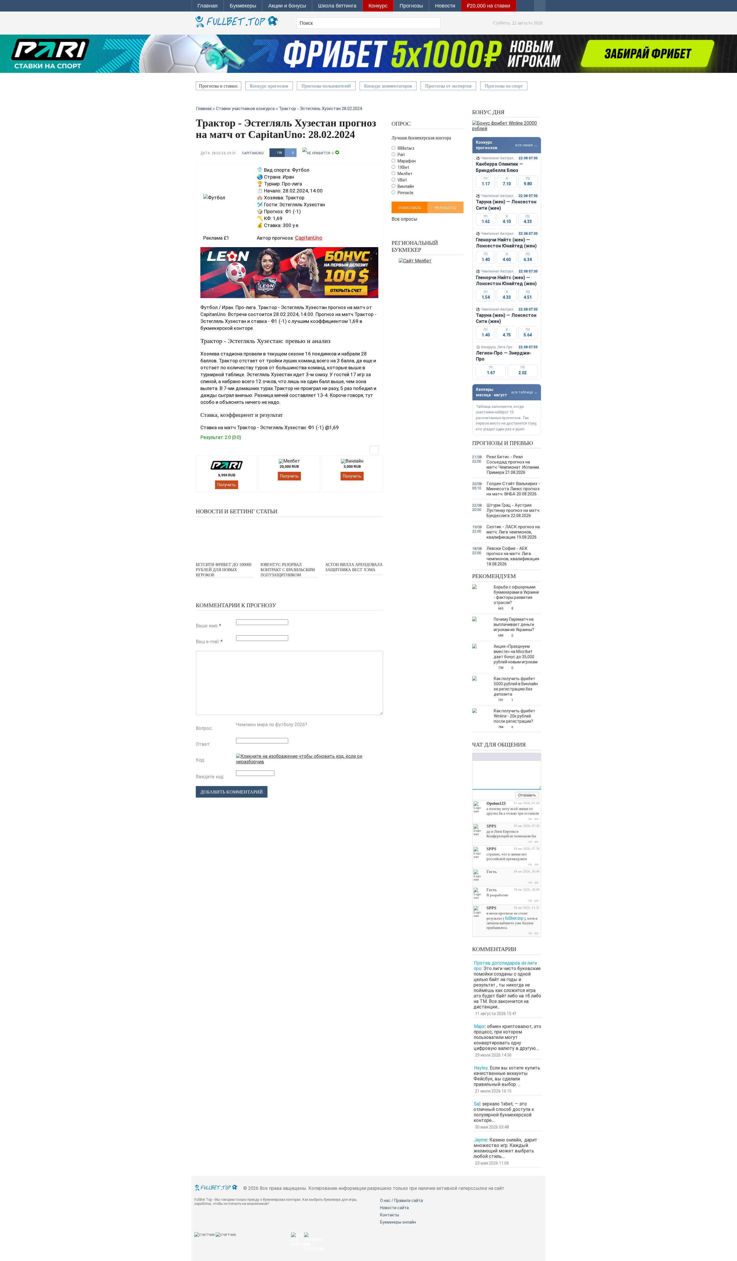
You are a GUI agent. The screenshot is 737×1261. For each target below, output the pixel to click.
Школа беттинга (337, 6)
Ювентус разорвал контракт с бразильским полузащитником (288, 570)
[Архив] (510, 795)
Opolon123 (496, 803)
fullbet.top (514, 918)
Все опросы (404, 218)
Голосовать (409, 208)
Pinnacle (405, 192)
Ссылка (505, 756)
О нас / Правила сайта (401, 1200)
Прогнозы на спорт (504, 86)
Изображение (511, 756)
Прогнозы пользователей (326, 86)
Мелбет (405, 173)
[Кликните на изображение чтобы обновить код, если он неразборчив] (309, 761)
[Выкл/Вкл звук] (504, 795)
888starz (406, 148)
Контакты (389, 1215)
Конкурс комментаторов (388, 86)
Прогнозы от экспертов (448, 86)
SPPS (491, 826)
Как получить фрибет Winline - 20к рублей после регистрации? (514, 716)
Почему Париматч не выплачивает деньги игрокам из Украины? (514, 624)
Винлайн (405, 186)
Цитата (523, 756)
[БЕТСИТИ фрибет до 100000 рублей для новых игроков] (224, 539)
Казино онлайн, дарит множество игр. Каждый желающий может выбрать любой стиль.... (505, 1148)
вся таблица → (524, 392)
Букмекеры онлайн (398, 1222)
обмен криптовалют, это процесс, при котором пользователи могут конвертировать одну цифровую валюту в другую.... (507, 1037)
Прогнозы (411, 6)
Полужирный (475, 756)
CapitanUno (253, 153)
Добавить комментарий (231, 791)
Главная (207, 6)
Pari (401, 154)
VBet (402, 180)
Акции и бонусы (287, 6)
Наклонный (481, 756)
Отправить (527, 795)
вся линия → (526, 145)
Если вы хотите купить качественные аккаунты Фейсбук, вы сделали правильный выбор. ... (507, 1076)
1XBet (403, 167)
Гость (492, 872)
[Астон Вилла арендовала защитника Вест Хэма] (354, 539)
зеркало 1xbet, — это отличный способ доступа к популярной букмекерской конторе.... (504, 1112)
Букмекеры (243, 6)
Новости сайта (394, 1207)
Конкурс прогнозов (269, 86)
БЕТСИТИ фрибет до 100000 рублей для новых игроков (223, 570)
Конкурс (378, 6)
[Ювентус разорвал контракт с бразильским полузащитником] (289, 539)
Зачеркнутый (492, 756)
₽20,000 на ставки (488, 6)
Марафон (406, 161)
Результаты (445, 208)
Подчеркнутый (487, 756)
